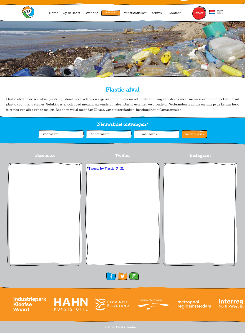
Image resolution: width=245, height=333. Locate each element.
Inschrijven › (194, 134)
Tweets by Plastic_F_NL (106, 168)
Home (53, 13)
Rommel (110, 13)
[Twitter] (122, 276)
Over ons (91, 13)
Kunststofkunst (135, 13)
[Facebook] (111, 276)
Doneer (198, 13)
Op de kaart (71, 13)
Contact (175, 13)
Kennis (156, 13)
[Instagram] (134, 276)
